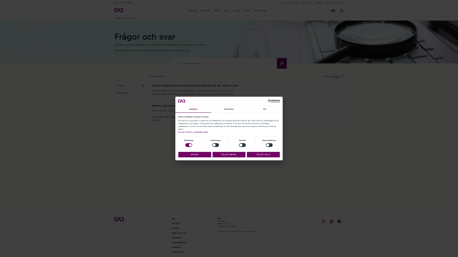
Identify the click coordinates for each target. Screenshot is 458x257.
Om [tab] (264, 109)
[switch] (215, 145)
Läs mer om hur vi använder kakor (193, 132)
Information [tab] (229, 109)
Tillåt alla (263, 154)
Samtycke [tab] (193, 109)
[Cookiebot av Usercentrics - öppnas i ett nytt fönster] (269, 101)
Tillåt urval (229, 154)
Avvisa (195, 154)
